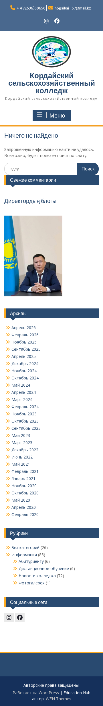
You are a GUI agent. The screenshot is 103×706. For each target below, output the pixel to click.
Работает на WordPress (36, 692)
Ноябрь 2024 (24, 370)
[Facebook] (57, 21)
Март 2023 (21, 442)
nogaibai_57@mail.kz (73, 8)
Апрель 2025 (23, 356)
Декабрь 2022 (24, 449)
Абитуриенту (31, 561)
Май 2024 (20, 385)
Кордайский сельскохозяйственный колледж (51, 83)
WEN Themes (58, 698)
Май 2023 (20, 435)
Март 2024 (21, 399)
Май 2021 (20, 464)
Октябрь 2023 (25, 421)
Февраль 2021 (25, 471)
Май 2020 (20, 500)
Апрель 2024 (23, 392)
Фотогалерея (32, 583)
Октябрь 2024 (25, 378)
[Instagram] (46, 21)
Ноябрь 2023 (24, 414)
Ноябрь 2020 (24, 485)
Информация (24, 554)
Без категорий (25, 547)
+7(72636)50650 (31, 8)
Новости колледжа (37, 575)
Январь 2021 (23, 478)
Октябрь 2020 (25, 493)
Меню (57, 115)
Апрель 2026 (23, 327)
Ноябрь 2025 (24, 342)
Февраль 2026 (25, 334)
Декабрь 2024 (24, 363)
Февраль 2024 (25, 406)
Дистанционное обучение (44, 568)
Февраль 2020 (25, 514)
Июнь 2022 (22, 457)
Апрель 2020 (23, 507)
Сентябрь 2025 (26, 349)
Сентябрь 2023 (26, 428)
